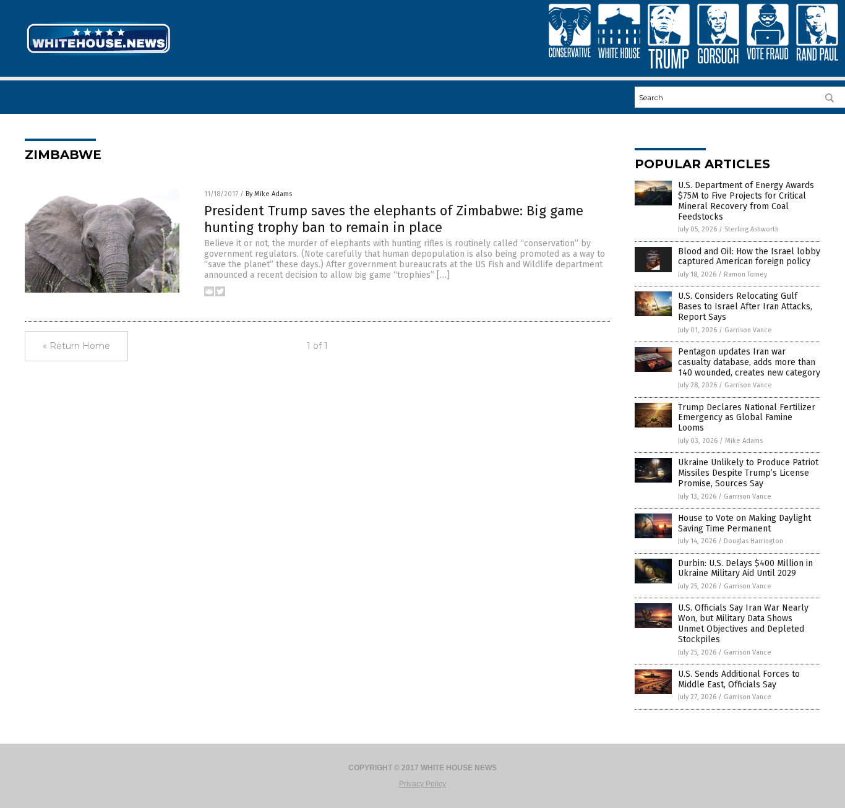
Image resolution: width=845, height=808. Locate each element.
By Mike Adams (269, 194)
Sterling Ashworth (751, 229)
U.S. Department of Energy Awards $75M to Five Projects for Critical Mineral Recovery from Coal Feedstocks (746, 200)
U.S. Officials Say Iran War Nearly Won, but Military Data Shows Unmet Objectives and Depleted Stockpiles (743, 623)
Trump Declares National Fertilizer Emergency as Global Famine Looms (746, 418)
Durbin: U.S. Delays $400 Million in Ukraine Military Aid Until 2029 (745, 568)
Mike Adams (744, 441)
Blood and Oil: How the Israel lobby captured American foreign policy (749, 256)
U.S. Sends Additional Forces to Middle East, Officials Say (739, 679)
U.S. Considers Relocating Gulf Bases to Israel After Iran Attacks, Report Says (745, 306)
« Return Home (76, 345)
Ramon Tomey (745, 274)
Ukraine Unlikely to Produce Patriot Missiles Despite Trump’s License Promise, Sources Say (748, 473)
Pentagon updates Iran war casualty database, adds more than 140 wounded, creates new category (749, 362)
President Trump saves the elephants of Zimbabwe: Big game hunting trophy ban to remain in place (393, 218)
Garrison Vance (748, 330)
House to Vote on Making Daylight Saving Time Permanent (744, 523)
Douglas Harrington (753, 541)
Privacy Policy (422, 784)
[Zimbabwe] (98, 54)
